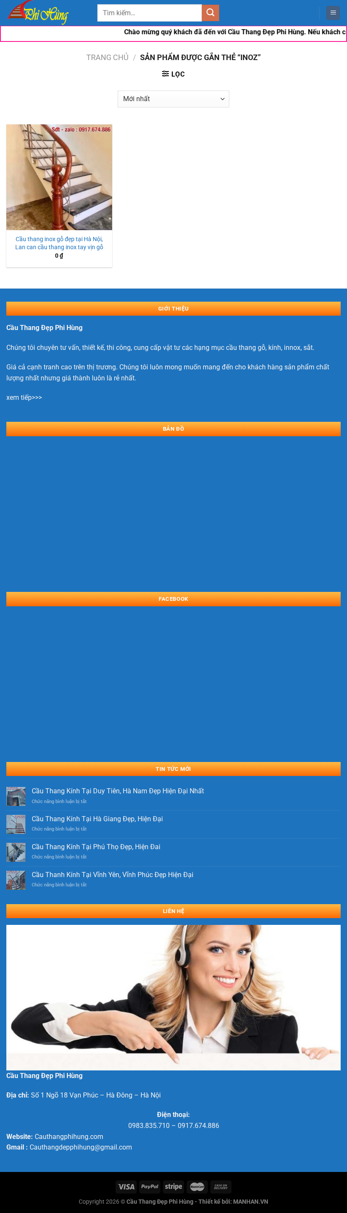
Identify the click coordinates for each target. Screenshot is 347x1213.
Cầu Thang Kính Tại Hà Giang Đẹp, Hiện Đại (97, 819)
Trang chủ (107, 57)
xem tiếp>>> (24, 397)
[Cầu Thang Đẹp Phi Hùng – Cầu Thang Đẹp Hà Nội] (48, 13)
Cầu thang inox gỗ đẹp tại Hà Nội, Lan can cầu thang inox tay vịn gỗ (59, 243)
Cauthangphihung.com (69, 1137)
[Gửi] (210, 13)
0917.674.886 (198, 1126)
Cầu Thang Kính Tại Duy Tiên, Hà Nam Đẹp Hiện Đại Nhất (118, 791)
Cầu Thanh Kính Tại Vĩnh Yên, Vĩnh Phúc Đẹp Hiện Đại (112, 875)
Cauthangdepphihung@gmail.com (81, 1147)
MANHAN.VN (250, 1201)
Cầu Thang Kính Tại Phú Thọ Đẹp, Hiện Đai (96, 847)
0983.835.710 (149, 1126)
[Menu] (333, 13)
